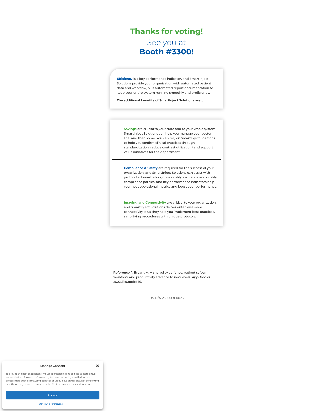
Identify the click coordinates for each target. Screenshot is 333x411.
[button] (97, 366)
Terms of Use (217, 388)
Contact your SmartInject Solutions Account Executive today (166, 256)
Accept (52, 395)
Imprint (238, 388)
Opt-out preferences (51, 403)
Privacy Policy (192, 388)
